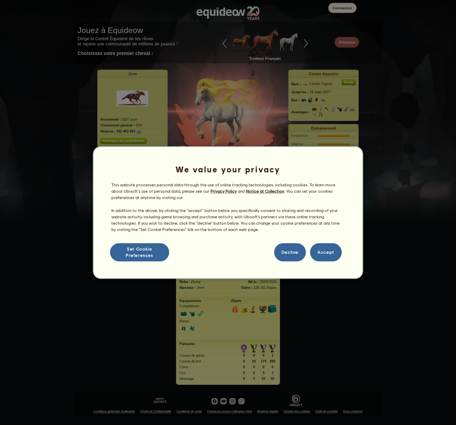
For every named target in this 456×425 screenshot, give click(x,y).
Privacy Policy (224, 190)
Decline (290, 252)
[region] (228, 212)
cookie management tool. (208, 197)
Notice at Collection (265, 190)
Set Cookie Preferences (139, 252)
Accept (325, 252)
